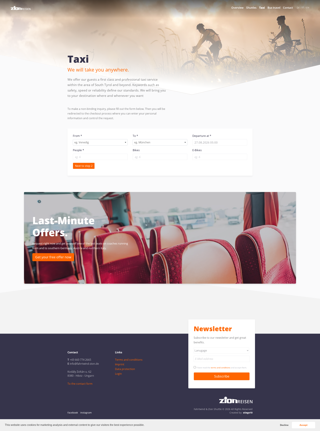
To (134, 136)
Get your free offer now (53, 257)
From (76, 136)
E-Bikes (197, 150)
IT (303, 7)
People (77, 150)
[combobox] (100, 142)
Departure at (200, 136)
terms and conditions (220, 367)
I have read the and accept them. (221, 367)
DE (298, 7)
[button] (145, 425)
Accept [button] (304, 425)
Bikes (136, 150)
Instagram (86, 412)
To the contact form (80, 384)
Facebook (73, 412)
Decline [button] (284, 425)
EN (307, 7)
